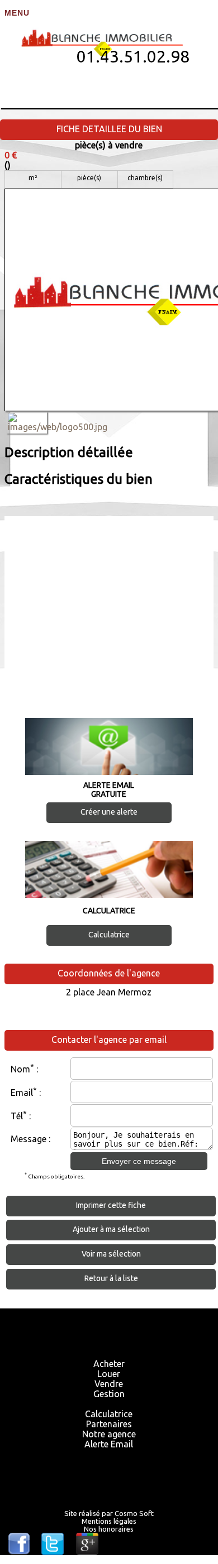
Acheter (109, 1364)
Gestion (109, 1394)
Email (22, 1092)
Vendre (108, 1384)
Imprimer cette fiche (111, 1205)
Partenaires (109, 1424)
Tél (17, 1116)
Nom (20, 1069)
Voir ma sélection (111, 1253)
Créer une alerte (109, 811)
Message (28, 1139)
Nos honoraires (109, 1529)
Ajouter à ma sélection (111, 1229)
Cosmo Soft (134, 1513)
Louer (108, 1374)
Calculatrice (109, 934)
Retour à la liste (111, 1278)
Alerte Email (108, 1444)
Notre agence (109, 1434)
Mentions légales (109, 1521)
